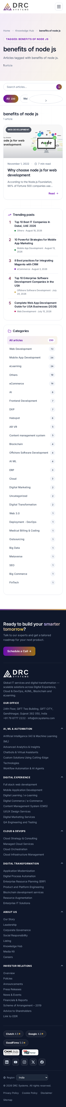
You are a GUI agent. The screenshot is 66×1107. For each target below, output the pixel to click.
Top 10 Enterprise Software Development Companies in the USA (34, 281)
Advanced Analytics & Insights (21, 746)
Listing (7, 940)
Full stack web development (20, 784)
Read (52, 193)
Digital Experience (16, 777)
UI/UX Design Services (16, 811)
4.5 (12, 1033)
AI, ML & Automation (17, 728)
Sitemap (7, 1099)
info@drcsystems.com (41, 718)
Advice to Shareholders (17, 1010)
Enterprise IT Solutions (16, 903)
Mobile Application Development (22, 789)
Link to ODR (10, 1016)
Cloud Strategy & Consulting (20, 838)
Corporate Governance (17, 930)
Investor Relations (17, 965)
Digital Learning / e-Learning (20, 795)
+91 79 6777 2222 (14, 718)
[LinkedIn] (6, 1062)
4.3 (34, 1033)
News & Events (12, 994)
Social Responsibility (15, 935)
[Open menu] (59, 6)
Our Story (9, 919)
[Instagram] (24, 1062)
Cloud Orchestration (15, 849)
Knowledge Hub (24, 30)
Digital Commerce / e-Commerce (23, 800)
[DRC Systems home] (15, 6)
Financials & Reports (15, 1000)
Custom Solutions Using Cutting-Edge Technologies (25, 760)
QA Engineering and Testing (20, 822)
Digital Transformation (21, 863)
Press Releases (12, 989)
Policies (7, 978)
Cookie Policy (29, 1092)
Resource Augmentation (17, 897)
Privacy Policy (11, 1092)
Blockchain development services (23, 892)
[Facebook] (41, 1062)
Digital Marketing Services (19, 816)
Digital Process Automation (19, 876)
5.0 (14, 1042)
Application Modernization (19, 870)
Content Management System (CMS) (25, 806)
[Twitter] (33, 1062)
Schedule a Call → (19, 651)
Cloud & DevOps (14, 831)
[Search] (59, 87)
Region (11, 1077)
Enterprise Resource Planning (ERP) (24, 881)
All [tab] (10, 98)
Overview (9, 973)
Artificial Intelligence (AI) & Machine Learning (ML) (30, 738)
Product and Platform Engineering (23, 886)
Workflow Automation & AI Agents (23, 768)
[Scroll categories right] (46, 99)
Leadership (10, 924)
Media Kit (9, 951)
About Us (10, 911)
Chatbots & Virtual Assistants (20, 752)
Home (6, 30)
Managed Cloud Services (18, 843)
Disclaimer (46, 1092)
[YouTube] (15, 1062)
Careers (8, 956)
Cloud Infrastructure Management (23, 854)
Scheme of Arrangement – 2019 (22, 1005)
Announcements (13, 983)
